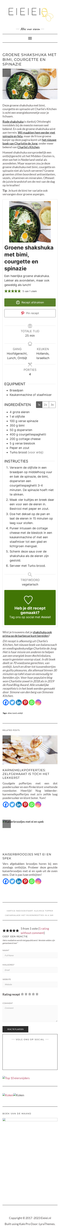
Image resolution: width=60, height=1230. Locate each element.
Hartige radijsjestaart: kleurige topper (30, 911)
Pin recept (32, 313)
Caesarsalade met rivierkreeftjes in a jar (29, 915)
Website (6, 979)
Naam (5, 950)
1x (39, 404)
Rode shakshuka (13, 121)
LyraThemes (47, 1224)
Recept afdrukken (32, 302)
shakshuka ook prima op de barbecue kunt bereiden (27, 634)
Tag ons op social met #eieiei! (30, 617)
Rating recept (11, 994)
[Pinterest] (25, 702)
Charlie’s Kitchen (29, 147)
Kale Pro (24, 1224)
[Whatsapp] (32, 702)
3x (52, 404)
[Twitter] (12, 702)
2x (45, 404)
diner (10, 713)
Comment (7, 1003)
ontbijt (20, 713)
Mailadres (8, 965)
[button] (6, 291)
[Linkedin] (19, 702)
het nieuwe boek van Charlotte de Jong (29, 141)
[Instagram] (38, 702)
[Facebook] (6, 702)
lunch (14, 713)
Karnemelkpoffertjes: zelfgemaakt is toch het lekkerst (25, 774)
